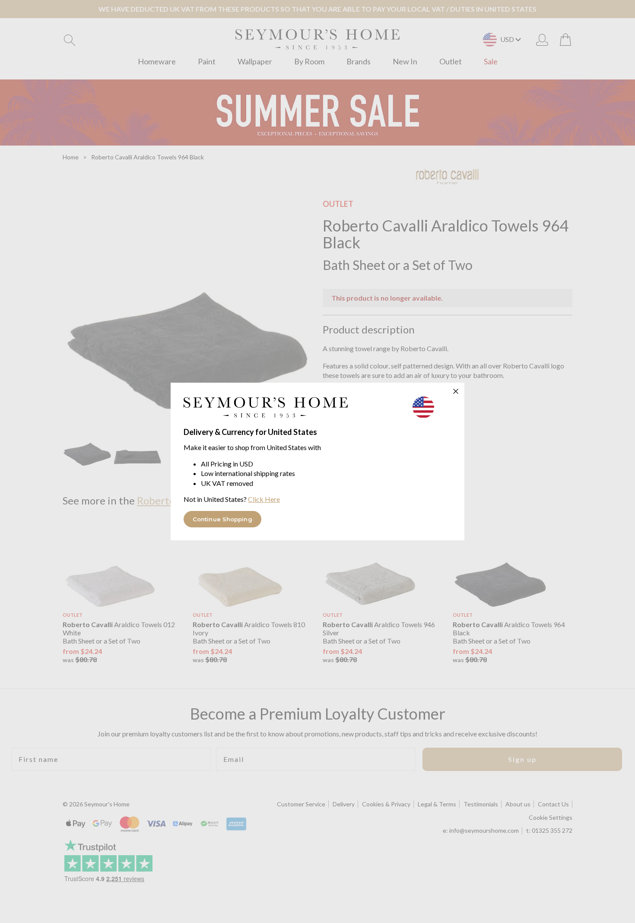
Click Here (264, 499)
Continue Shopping (222, 519)
